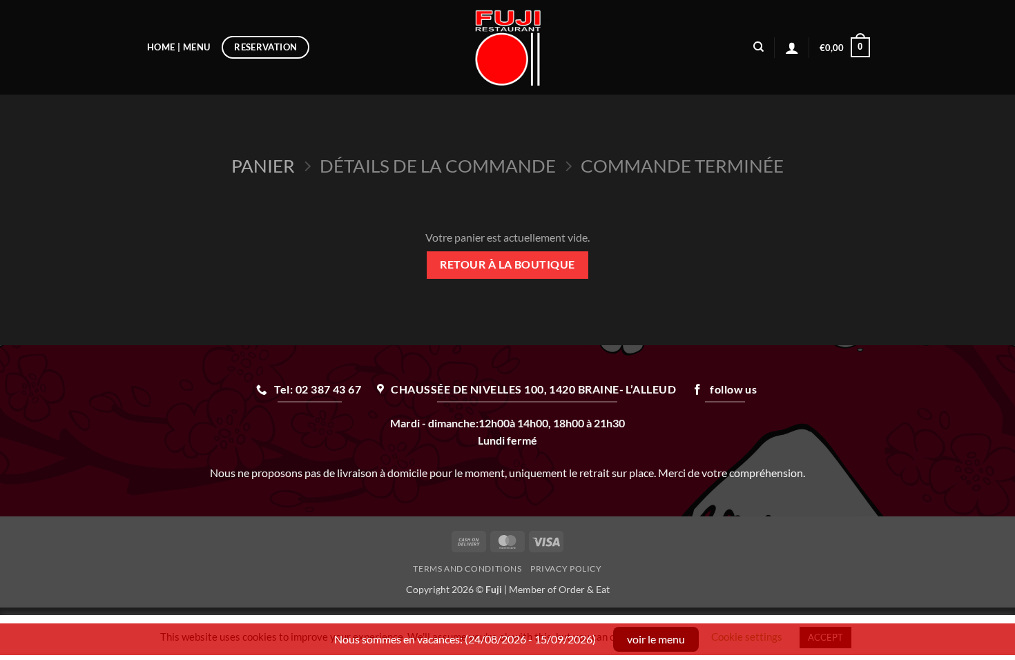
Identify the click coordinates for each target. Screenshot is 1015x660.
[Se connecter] (792, 47)
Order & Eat (584, 589)
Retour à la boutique (507, 264)
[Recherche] (758, 47)
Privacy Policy (566, 568)
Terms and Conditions (467, 568)
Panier (263, 165)
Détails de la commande (438, 165)
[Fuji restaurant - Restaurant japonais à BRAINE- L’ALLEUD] (508, 47)
